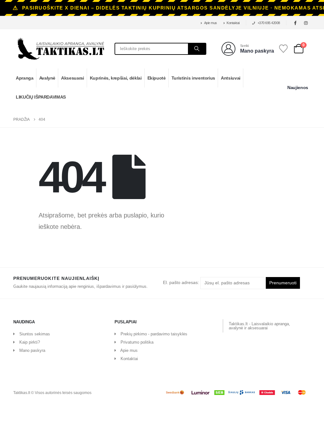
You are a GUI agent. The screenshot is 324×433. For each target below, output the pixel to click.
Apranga (25, 78)
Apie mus (210, 23)
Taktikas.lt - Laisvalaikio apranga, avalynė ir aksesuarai (259, 325)
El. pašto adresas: (181, 282)
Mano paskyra (32, 350)
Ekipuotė (156, 78)
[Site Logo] (60, 49)
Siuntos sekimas (34, 334)
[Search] (197, 48)
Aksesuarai (72, 78)
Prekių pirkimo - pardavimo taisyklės (154, 334)
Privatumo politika (137, 342)
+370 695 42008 (269, 23)
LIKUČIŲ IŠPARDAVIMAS (41, 97)
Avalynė (47, 78)
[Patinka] (283, 48)
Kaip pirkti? (29, 342)
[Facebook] (295, 22)
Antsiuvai (230, 78)
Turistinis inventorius (193, 78)
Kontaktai (233, 23)
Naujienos (297, 87)
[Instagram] (306, 22)
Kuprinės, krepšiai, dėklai (116, 78)
